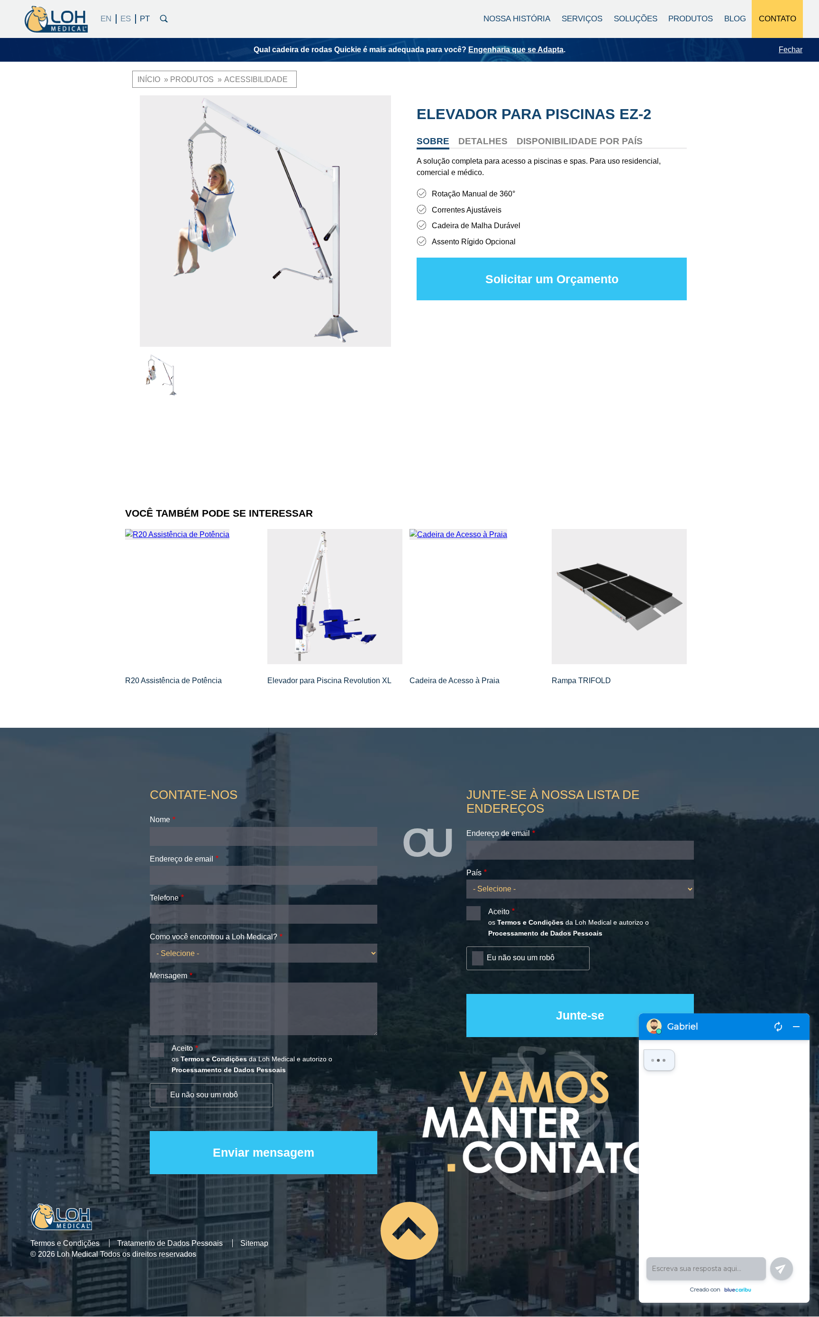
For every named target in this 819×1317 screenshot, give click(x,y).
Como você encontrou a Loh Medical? (213, 937)
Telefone (164, 898)
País (474, 873)
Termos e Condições (65, 1243)
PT (145, 19)
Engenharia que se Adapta (516, 50)
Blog (735, 18)
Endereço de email (181, 859)
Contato (777, 18)
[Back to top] (409, 1230)
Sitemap (254, 1243)
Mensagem (168, 976)
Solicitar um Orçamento (552, 279)
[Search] (164, 17)
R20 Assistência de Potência (173, 681)
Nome (160, 820)
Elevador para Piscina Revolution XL (329, 681)
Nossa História (516, 18)
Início (148, 79)
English (107, 19)
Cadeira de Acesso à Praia (455, 681)
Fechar (790, 50)
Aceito (182, 1048)
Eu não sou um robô (204, 1095)
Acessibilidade (256, 79)
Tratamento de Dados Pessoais (170, 1243)
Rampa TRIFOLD (581, 681)
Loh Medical (55, 19)
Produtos (192, 79)
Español (126, 19)
